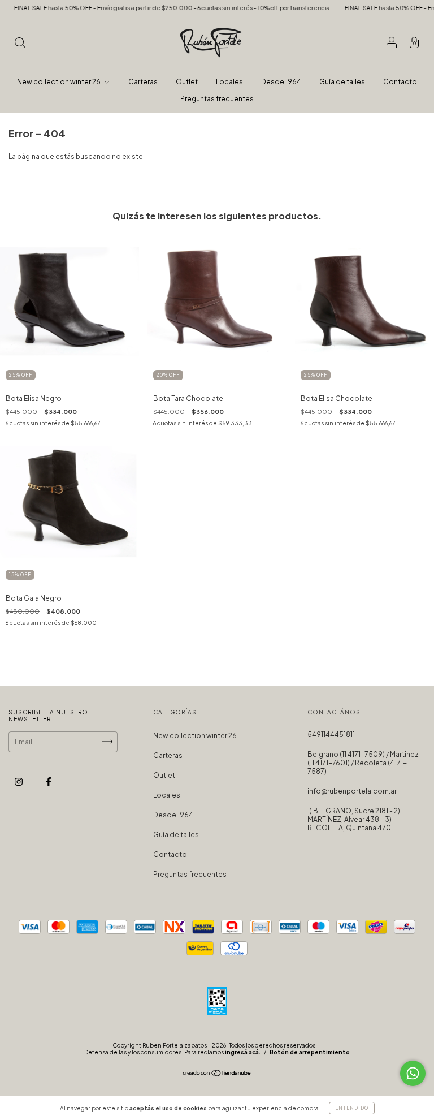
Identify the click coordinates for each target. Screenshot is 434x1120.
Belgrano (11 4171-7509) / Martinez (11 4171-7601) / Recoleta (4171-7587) (363, 763)
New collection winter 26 (59, 81)
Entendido (351, 1108)
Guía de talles (342, 81)
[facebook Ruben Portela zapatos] (48, 781)
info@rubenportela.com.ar (352, 791)
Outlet (187, 81)
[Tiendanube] (217, 1074)
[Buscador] (19, 44)
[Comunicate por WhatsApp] (413, 1073)
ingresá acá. (243, 1052)
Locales (229, 81)
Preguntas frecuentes (217, 98)
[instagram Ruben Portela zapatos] (19, 781)
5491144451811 (331, 734)
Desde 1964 (281, 81)
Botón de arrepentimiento (310, 1052)
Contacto (400, 81)
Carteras (143, 81)
